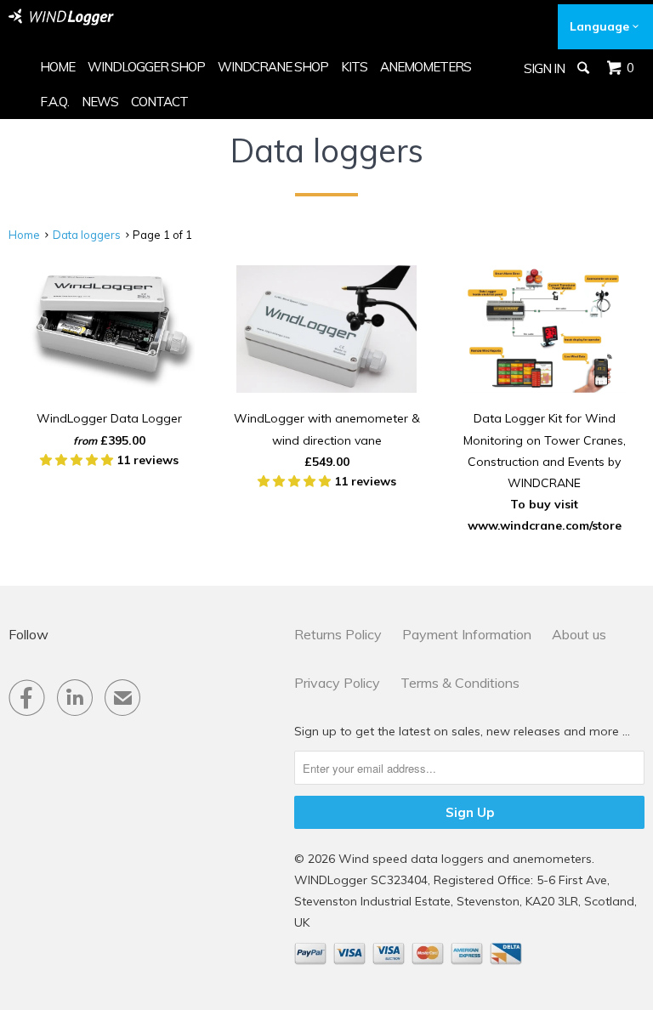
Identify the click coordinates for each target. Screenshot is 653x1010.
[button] (78, 460)
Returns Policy (338, 634)
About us (579, 634)
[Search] (584, 68)
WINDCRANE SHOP (273, 67)
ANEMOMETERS (425, 67)
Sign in (544, 68)
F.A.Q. (54, 102)
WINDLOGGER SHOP (146, 67)
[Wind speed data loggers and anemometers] (61, 17)
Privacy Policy (337, 682)
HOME (57, 67)
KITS (354, 67)
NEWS (100, 102)
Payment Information (466, 634)
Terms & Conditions (460, 682)
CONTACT (159, 102)
